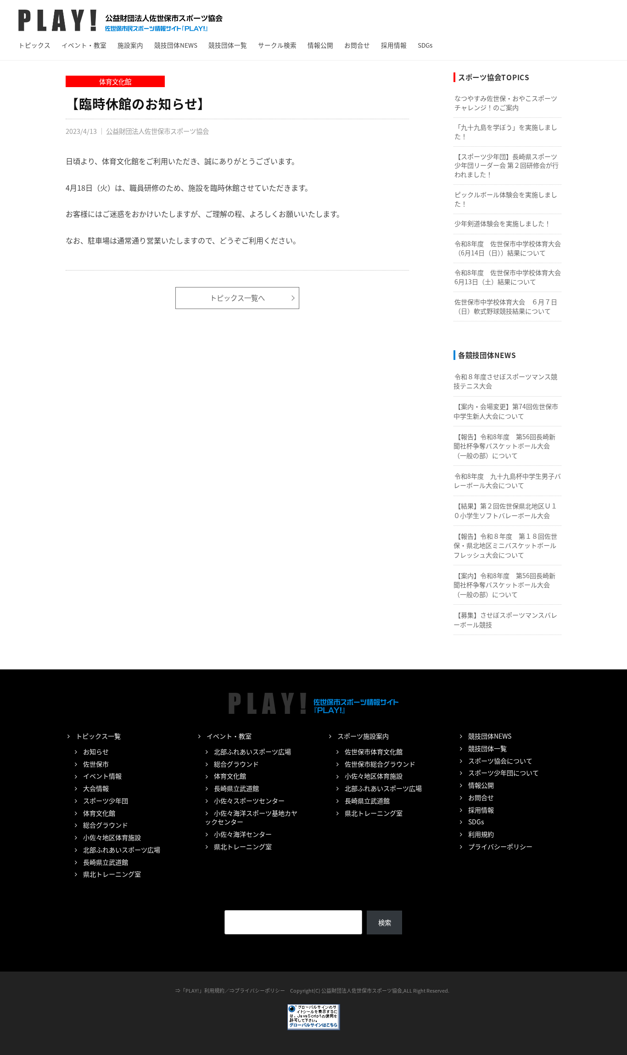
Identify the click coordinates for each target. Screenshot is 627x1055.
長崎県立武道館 (105, 862)
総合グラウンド (105, 824)
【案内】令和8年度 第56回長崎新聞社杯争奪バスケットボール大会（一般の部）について (504, 585)
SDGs (425, 45)
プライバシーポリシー (500, 846)
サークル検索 (277, 45)
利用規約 (481, 834)
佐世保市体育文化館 (374, 751)
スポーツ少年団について (503, 772)
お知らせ (96, 751)
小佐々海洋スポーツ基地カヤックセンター (251, 817)
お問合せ (357, 45)
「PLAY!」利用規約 (202, 990)
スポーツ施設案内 (363, 735)
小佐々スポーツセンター (249, 800)
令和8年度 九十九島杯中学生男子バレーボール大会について (507, 480)
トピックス (34, 45)
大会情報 (96, 788)
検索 (384, 922)
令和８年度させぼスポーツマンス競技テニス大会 (505, 381)
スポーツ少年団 (105, 800)
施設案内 (130, 45)
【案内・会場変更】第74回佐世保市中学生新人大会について (505, 411)
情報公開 (320, 45)
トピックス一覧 (98, 735)
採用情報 (394, 45)
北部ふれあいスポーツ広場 (121, 849)
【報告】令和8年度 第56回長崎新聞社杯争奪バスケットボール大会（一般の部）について (504, 446)
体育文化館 (115, 81)
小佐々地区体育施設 (112, 837)
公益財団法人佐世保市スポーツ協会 (157, 131)
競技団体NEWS (175, 45)
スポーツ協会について (500, 760)
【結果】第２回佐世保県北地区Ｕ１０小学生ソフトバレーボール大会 (505, 510)
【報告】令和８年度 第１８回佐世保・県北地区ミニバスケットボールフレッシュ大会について (505, 545)
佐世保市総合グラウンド (380, 763)
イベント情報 (102, 775)
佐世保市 (96, 763)
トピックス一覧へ (237, 298)
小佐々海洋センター (243, 834)
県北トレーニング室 (112, 873)
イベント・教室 (84, 45)
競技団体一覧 (227, 45)
